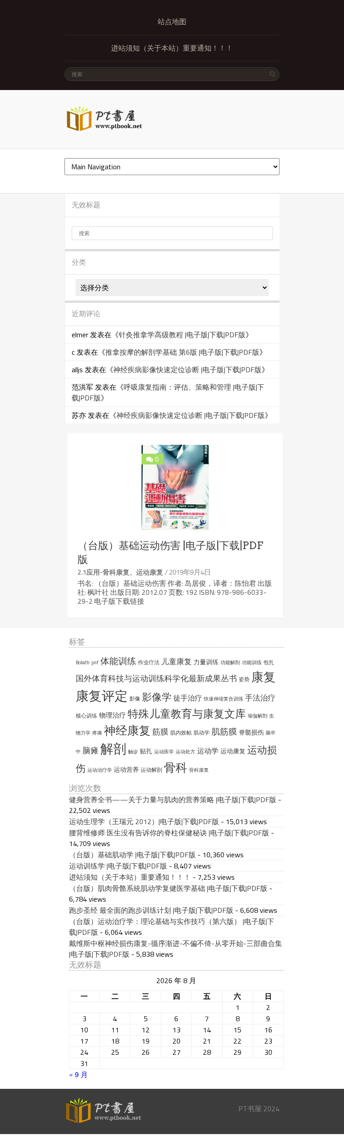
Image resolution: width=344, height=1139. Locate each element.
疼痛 (97, 732)
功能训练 (252, 662)
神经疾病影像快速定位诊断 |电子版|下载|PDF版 (187, 369)
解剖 (113, 748)
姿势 (244, 679)
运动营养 (126, 769)
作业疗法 (148, 662)
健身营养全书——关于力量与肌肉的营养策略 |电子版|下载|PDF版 (172, 799)
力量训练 (206, 662)
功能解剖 (230, 662)
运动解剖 (151, 769)
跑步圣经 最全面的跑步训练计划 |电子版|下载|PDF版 (151, 910)
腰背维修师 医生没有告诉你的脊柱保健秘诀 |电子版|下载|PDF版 (169, 832)
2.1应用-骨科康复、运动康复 (120, 572)
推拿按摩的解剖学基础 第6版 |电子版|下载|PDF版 (182, 352)
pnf (95, 662)
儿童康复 (176, 661)
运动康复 (232, 751)
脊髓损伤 (251, 732)
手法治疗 (260, 698)
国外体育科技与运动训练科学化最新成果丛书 (156, 678)
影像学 (157, 697)
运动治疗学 (99, 770)
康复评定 (102, 695)
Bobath (83, 662)
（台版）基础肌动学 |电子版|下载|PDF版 (132, 854)
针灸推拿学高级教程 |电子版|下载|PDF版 (182, 334)
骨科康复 (199, 770)
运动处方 (185, 751)
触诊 (133, 751)
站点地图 (172, 21)
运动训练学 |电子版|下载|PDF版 (118, 865)
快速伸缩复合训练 (223, 698)
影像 (134, 698)
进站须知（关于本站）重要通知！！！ (172, 48)
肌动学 (202, 732)
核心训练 (86, 715)
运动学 (208, 750)
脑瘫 (90, 750)
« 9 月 (78, 1074)
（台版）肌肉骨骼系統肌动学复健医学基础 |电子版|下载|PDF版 (168, 888)
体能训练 (118, 661)
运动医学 (164, 751)
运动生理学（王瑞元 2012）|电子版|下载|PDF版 (144, 821)
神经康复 (127, 730)
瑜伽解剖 (257, 715)
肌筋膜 (224, 731)
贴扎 (146, 751)
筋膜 (160, 732)
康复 (263, 677)
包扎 (268, 662)
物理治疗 (112, 715)
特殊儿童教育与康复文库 (187, 713)
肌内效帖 (181, 732)
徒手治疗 (187, 697)
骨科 (175, 767)
